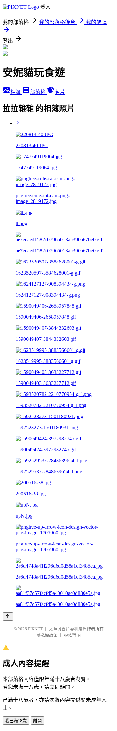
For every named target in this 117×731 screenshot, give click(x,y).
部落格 (38, 92)
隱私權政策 (47, 635)
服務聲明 (72, 635)
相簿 (16, 92)
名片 (60, 92)
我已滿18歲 (16, 720)
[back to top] (8, 616)
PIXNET (35, 628)
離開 (37, 720)
